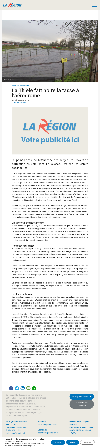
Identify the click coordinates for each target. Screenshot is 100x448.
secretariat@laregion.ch (48, 433)
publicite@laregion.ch (47, 424)
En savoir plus (20, 415)
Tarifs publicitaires (80, 396)
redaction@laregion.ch (15, 433)
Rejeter (72, 442)
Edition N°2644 (19, 103)
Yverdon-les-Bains (20, 85)
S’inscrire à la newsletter (82, 404)
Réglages (31, 446)
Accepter (58, 442)
